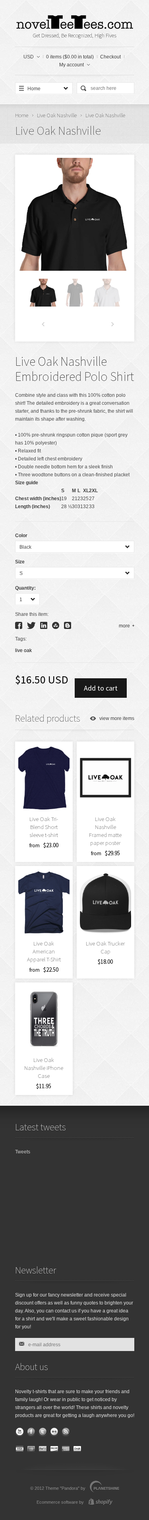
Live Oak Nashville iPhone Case (43, 1067)
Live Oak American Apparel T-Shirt (44, 951)
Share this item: (31, 614)
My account (71, 65)
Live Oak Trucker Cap (105, 947)
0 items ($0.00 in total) (70, 57)
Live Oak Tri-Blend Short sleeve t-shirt (43, 827)
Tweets (22, 1152)
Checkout (110, 57)
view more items (116, 718)
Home (21, 115)
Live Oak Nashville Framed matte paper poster (105, 830)
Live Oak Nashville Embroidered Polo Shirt (74, 368)
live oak (23, 650)
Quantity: (25, 588)
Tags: (21, 639)
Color (21, 535)
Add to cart (101, 688)
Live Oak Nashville (57, 115)
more (124, 626)
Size (20, 562)
